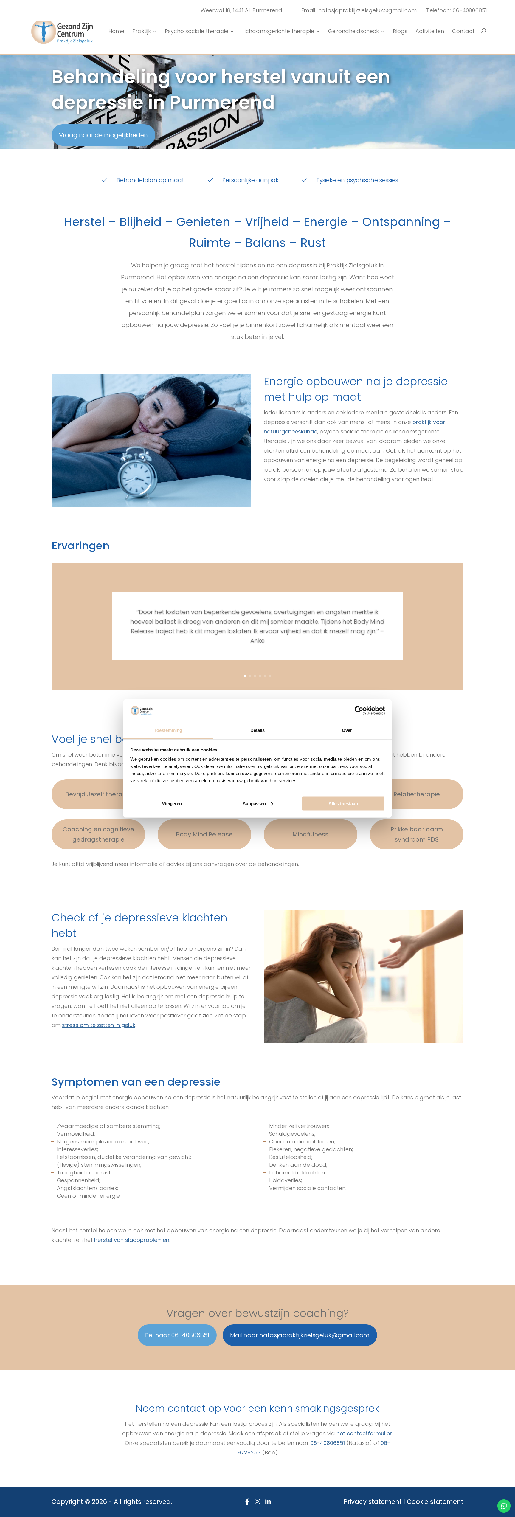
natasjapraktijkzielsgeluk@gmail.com (367, 10)
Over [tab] (347, 730)
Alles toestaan (343, 803)
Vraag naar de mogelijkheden (103, 135)
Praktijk (141, 32)
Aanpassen (254, 803)
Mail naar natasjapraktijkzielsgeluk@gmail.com (300, 1335)
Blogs (400, 32)
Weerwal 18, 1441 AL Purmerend (241, 10)
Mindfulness (310, 834)
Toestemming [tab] (168, 730)
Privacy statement (373, 1501)
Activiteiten (429, 32)
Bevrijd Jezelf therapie (98, 794)
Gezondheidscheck (353, 32)
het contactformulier (364, 1433)
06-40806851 (470, 10)
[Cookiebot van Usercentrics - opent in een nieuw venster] (359, 710)
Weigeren (172, 803)
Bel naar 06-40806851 (177, 1335)
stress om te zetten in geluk (98, 1025)
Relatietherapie (416, 794)
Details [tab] (257, 730)
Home (116, 32)
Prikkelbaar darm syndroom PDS (416, 834)
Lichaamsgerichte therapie (278, 32)
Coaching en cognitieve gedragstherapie (98, 834)
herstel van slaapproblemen (131, 1240)
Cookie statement (435, 1501)
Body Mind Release (204, 834)
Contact (463, 32)
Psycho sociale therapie (196, 32)
